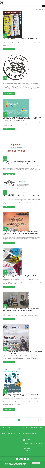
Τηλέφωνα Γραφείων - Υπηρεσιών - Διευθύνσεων (33, 443)
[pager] (4, 420)
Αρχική (36, 9)
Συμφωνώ (30, 462)
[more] (43, 6)
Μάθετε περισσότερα (9, 48)
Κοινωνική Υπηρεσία (28, 445)
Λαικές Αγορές (27, 448)
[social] (17, 459)
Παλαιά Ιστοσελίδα (27, 450)
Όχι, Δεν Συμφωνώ (36, 462)
